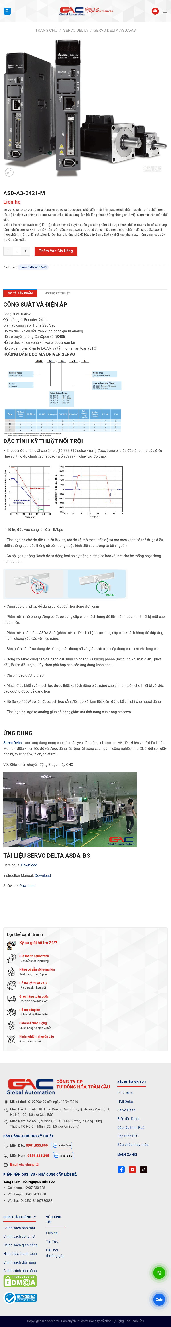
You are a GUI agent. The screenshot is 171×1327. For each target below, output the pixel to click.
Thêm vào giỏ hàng (56, 251)
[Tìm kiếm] (7, 11)
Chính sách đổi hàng (19, 1262)
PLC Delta (125, 1093)
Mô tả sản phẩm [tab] (20, 293)
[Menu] (165, 11)
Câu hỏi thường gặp (55, 1253)
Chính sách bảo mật (19, 1228)
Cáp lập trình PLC (131, 1127)
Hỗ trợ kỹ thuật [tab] (57, 293)
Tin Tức (52, 1241)
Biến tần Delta (128, 1119)
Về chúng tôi (53, 1219)
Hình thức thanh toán (20, 1253)
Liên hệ (51, 1233)
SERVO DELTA (75, 30)
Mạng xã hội (127, 1155)
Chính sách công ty (19, 1217)
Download (29, 865)
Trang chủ (46, 30)
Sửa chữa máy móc (132, 1145)
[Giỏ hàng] (155, 11)
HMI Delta (125, 1102)
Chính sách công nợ (19, 1236)
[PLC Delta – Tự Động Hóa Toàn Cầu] (85, 11)
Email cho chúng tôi (24, 1165)
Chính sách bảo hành (20, 1271)
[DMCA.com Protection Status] (20, 1281)
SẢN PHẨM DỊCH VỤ (131, 1082)
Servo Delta (12, 743)
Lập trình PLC (127, 1136)
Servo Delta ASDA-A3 (115, 30)
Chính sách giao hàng (20, 1245)
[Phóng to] (9, 172)
